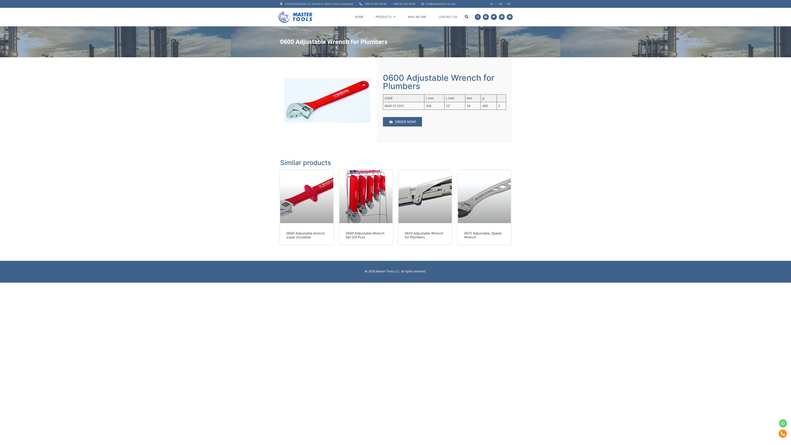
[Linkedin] (502, 17)
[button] (466, 17)
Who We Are (417, 17)
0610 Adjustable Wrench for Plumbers (424, 235)
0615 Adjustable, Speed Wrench (482, 235)
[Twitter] (494, 17)
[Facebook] (486, 17)
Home (359, 17)
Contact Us (448, 17)
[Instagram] (478, 17)
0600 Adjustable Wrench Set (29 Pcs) (365, 235)
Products (384, 17)
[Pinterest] (510, 17)
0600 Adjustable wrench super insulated (305, 235)
